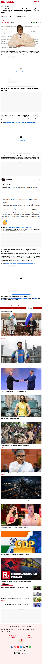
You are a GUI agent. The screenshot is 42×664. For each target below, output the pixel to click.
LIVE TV (36, 1)
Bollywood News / (13, 4)
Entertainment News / (6, 4)
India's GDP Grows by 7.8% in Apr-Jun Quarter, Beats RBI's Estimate (15, 554)
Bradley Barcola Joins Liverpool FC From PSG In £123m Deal (14, 587)
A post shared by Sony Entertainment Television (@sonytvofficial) (21, 153)
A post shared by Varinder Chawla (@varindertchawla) (21, 84)
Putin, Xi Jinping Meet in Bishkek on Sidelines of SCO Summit (13, 391)
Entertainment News (5, 22)
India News (3, 447)
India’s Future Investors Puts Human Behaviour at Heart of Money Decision (16, 500)
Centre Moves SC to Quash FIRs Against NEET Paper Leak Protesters (15, 445)
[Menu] (40, 1)
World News (3, 338)
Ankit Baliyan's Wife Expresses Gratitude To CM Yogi (11, 418)
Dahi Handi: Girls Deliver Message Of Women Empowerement (15, 598)
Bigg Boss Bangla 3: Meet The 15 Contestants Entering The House (14, 527)
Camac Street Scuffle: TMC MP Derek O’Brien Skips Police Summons (15, 473)
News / (2, 4)
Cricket (2, 365)
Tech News (3, 501)
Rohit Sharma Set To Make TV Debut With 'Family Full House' (13, 364)
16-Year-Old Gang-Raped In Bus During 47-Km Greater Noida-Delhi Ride (16, 581)
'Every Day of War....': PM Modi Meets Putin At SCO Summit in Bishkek (15, 337)
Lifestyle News (3, 600)
